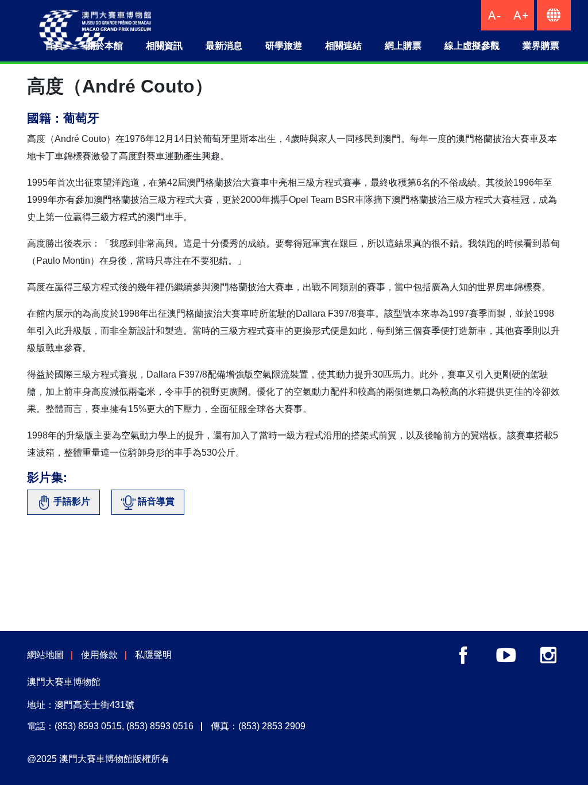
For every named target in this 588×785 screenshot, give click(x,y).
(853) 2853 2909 (271, 726)
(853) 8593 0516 (160, 726)
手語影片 (70, 501)
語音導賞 (155, 501)
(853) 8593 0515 (88, 726)
